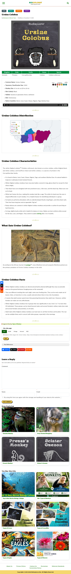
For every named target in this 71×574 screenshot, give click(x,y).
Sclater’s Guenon (42, 463)
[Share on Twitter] (1, 285)
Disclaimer (44, 566)
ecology (28, 265)
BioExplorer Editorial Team (9, 18)
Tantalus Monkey (8, 433)
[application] (35, 105)
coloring (38, 213)
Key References (8, 344)
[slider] (65, 105)
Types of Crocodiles (43, 528)
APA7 (4, 331)
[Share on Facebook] (1, 282)
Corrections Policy (35, 568)
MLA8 (9, 331)
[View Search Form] (67, 3)
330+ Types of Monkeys (44, 498)
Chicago (15, 331)
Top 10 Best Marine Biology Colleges (13, 498)
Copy (5, 338)
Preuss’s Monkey (8, 463)
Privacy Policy (21, 566)
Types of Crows (7, 528)
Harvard (22, 331)
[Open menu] (3, 3)
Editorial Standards (58, 566)
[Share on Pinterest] (1, 288)
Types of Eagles (7, 558)
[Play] (4, 105)
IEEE (27, 331)
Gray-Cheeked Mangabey (44, 433)
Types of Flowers (42, 558)
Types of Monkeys (16, 324)
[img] (29, 132)
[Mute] (62, 105)
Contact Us (33, 566)
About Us (9, 566)
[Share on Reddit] (1, 291)
